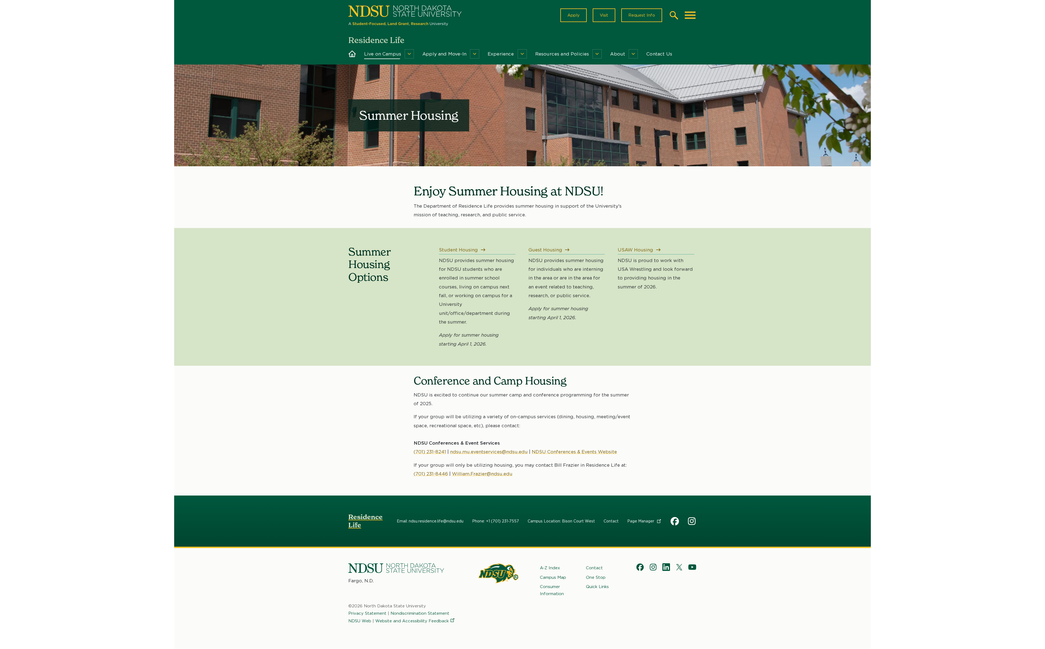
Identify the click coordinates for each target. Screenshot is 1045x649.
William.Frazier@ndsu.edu (482, 473)
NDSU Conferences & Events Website (574, 451)
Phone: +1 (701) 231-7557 (495, 521)
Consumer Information (552, 590)
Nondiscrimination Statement (420, 613)
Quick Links (597, 586)
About (617, 54)
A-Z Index (550, 567)
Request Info (641, 15)
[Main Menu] (690, 15)
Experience (501, 54)
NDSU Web (359, 621)
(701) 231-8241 (430, 451)
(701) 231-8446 (431, 473)
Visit (604, 15)
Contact (611, 521)
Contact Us (659, 54)
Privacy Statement (367, 613)
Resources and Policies (562, 54)
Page (641, 521)
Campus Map (553, 577)
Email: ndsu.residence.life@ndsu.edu (430, 521)
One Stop (596, 577)
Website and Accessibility (412, 621)
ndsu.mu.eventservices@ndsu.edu (489, 451)
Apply (573, 15)
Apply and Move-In (444, 54)
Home (352, 54)
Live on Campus (382, 54)
